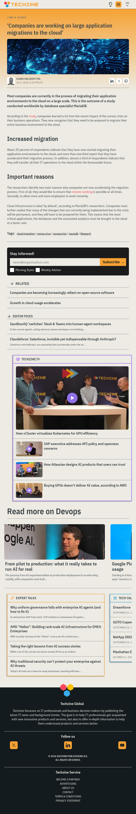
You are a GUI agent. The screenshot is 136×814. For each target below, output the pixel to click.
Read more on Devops (44, 511)
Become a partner (68, 779)
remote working (82, 192)
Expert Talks (26, 598)
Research (85, 233)
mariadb (73, 233)
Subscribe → (113, 262)
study (32, 116)
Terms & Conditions (68, 796)
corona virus (44, 233)
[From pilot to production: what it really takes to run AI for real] (54, 542)
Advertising (68, 783)
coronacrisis (60, 233)
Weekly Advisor (51, 270)
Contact (68, 792)
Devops (21, 17)
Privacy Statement (68, 800)
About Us (68, 788)
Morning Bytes (25, 270)
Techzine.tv (31, 359)
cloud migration (26, 233)
